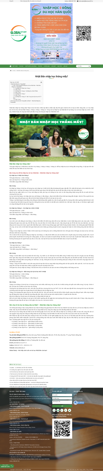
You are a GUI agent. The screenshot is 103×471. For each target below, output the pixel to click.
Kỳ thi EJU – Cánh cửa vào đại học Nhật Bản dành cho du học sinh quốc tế (26, 378)
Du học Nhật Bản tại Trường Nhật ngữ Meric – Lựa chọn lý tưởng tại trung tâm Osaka (29, 382)
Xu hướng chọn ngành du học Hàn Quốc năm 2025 (21, 369)
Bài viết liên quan (16, 364)
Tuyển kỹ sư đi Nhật (78, 399)
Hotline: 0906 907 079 (70, 1)
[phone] (62, 398)
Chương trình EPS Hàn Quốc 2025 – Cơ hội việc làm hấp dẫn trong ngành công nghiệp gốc (30, 376)
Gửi (62, 406)
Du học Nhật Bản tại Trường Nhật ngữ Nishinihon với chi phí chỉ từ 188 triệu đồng (28, 384)
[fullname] (62, 395)
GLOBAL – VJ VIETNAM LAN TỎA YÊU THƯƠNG (21, 367)
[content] (62, 402)
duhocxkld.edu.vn (20, 348)
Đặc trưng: (18, 89)
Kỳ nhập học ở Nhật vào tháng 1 (23, 88)
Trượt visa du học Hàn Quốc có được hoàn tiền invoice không (23, 374)
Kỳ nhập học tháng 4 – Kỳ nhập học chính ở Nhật (27, 91)
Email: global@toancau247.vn (85, 1)
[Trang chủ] (10, 66)
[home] (19, 33)
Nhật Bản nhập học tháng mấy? (51, 76)
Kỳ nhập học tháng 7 (20, 93)
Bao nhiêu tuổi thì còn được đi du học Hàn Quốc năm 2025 (23, 380)
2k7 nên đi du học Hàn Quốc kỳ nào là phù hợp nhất (22, 372)
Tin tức (75, 397)
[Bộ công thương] (79, 402)
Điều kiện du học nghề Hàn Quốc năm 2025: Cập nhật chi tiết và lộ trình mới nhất (28, 386)
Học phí (75, 394)
